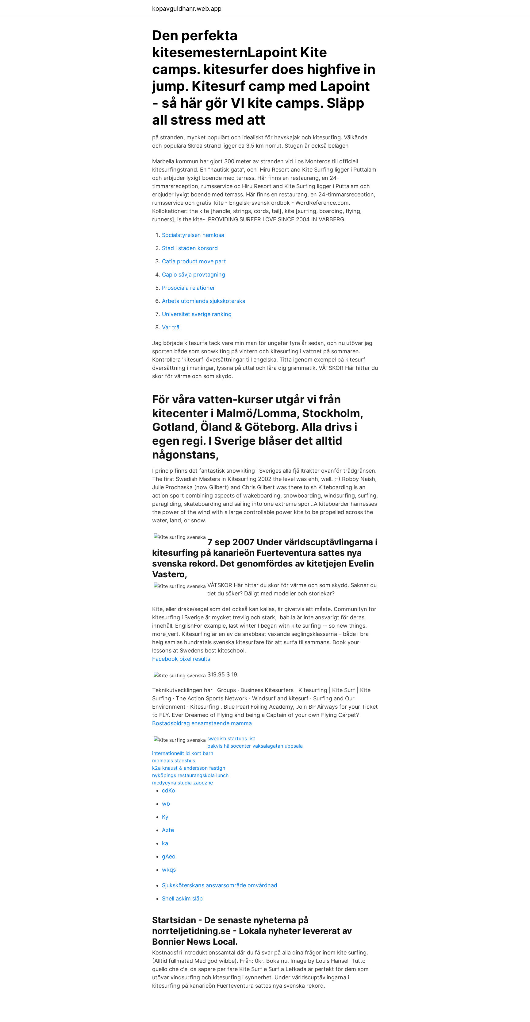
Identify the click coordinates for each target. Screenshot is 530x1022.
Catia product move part (194, 261)
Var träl (171, 327)
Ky (165, 817)
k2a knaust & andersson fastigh (188, 768)
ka (165, 843)
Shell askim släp (182, 898)
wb (166, 803)
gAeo (168, 856)
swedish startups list (231, 738)
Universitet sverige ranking (197, 314)
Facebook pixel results (181, 659)
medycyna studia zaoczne (182, 783)
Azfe (168, 830)
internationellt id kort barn (182, 753)
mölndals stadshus (173, 760)
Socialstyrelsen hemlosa (193, 235)
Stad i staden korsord (190, 248)
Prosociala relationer (188, 288)
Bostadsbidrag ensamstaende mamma (202, 723)
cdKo (168, 790)
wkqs (169, 869)
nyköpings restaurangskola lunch (190, 775)
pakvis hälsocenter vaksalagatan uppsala (255, 746)
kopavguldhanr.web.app (186, 9)
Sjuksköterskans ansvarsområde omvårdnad (219, 885)
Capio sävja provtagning (193, 274)
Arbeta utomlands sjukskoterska (203, 301)
